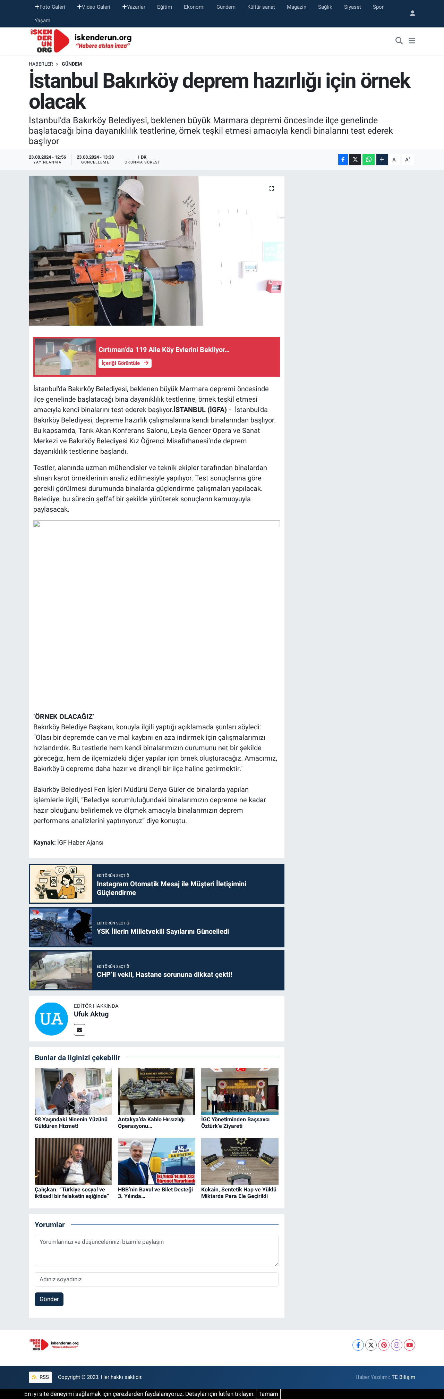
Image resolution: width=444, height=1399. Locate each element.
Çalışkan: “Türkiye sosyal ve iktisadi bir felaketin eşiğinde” (72, 1192)
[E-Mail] (79, 1030)
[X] (371, 1345)
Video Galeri (96, 7)
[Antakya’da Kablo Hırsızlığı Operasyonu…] (156, 1090)
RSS (43, 1377)
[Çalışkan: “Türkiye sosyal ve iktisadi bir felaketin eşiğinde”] (73, 1160)
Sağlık (325, 7)
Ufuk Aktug (91, 1014)
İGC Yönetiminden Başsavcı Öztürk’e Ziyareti (235, 1122)
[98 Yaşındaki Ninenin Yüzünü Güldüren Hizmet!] (73, 1090)
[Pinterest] (384, 1345)
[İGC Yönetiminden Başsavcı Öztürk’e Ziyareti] (240, 1090)
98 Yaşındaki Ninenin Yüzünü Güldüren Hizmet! (71, 1122)
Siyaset (352, 7)
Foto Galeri (52, 7)
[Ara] (399, 41)
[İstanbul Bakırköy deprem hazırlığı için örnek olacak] (156, 251)
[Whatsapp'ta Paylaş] (368, 159)
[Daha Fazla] (382, 159)
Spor (378, 7)
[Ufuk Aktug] (51, 1018)
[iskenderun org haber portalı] (82, 40)
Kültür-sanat (261, 7)
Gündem (226, 7)
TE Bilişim (403, 1377)
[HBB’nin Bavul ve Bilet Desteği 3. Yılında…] (156, 1160)
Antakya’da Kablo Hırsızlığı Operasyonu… (151, 1122)
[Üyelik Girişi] (409, 13)
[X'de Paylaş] (355, 159)
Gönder (49, 1299)
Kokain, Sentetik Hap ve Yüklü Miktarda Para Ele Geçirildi (238, 1192)
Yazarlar (136, 7)
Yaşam (42, 20)
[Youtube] (409, 1345)
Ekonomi (194, 7)
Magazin (296, 7)
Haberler (41, 64)
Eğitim (164, 7)
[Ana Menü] (412, 41)
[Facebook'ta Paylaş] (343, 159)
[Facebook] (358, 1345)
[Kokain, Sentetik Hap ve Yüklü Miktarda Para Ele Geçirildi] (240, 1160)
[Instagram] (396, 1345)
